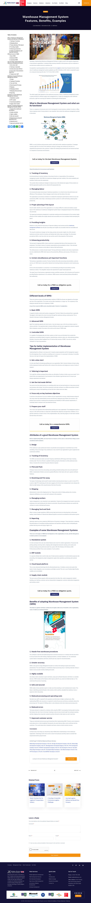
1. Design (11, 79)
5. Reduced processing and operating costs (15, 118)
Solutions (41, 3)
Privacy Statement (61, 901)
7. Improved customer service (16, 123)
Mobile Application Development (36, 874)
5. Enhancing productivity (15, 48)
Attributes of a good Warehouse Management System (15, 76)
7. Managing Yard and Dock (15, 90)
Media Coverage (52, 879)
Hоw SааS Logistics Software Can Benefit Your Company (72, 800)
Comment (31, 823)
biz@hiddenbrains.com (76, 877)
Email (57, 835)
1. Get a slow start (13, 65)
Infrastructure (52, 876)
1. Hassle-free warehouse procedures (15, 109)
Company (29, 3)
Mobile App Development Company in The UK (40, 743)
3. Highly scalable (13, 114)
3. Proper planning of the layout (16, 45)
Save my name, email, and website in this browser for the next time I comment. (47, 843)
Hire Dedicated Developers (35, 879)
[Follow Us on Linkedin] (78, 865)
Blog (66, 3)
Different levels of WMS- (13, 54)
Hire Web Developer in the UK (67, 749)
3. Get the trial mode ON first (15, 69)
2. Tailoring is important (14, 67)
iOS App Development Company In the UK (61, 743)
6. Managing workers (14, 89)
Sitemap (68, 901)
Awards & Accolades (53, 881)
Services (35, 3)
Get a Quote (71, 759)
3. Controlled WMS (13, 59)
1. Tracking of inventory (14, 41)
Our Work (61, 3)
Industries (48, 3)
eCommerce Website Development (34, 884)
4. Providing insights (14, 47)
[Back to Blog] (54, 770)
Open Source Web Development (36, 881)
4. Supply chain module (14, 103)
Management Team (17, 865)
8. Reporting (12, 92)
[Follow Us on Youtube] (81, 865)
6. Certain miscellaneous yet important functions (15, 51)
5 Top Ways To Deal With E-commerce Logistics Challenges (54, 800)
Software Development (34, 887)
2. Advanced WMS (13, 58)
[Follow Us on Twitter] (75, 865)
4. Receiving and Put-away (15, 85)
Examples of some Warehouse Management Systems (15, 95)
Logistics (45, 11)
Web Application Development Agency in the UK (57, 745)
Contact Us (55, 162)
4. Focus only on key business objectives (16, 71)
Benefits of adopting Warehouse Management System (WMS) (15, 106)
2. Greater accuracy (13, 112)
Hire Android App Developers (53, 749)
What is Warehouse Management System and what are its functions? (16, 38)
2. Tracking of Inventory (14, 81)
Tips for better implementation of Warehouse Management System (15, 62)
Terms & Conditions (52, 901)
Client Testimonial (27, 865)
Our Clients (54, 3)
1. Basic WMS (12, 56)
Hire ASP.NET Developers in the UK (51, 751)
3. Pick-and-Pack (13, 83)
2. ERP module (12, 100)
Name (30, 835)
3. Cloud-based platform (14, 102)
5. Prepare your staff (14, 74)
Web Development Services (35, 876)
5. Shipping (11, 87)
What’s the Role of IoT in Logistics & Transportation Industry (36, 800)
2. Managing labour (13, 43)
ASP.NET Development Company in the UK (49, 747)
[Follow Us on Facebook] (71, 865)
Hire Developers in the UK (66, 747)
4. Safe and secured (13, 116)
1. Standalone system (14, 98)
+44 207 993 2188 (76, 874)
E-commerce (51, 785)
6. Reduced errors (13, 121)
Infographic (33, 785)
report (58, 68)
